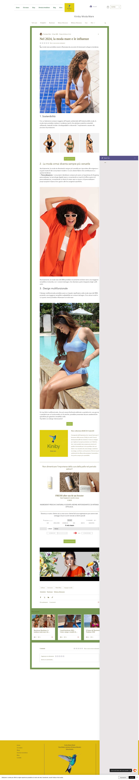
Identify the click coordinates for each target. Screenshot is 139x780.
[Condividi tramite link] (52, 597)
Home (18, 745)
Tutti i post (34, 23)
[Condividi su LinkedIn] (48, 597)
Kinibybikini (43, 23)
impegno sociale (68, 587)
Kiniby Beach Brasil (69, 745)
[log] (119, 466)
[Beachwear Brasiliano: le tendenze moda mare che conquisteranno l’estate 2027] (43, 621)
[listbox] (115, 7)
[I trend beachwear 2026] (69, 621)
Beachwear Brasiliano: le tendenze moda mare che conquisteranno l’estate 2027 (42, 631)
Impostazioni (123, 777)
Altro (92, 23)
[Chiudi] (137, 777)
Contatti (19, 757)
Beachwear (52, 23)
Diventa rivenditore (22, 752)
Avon (86, 23)
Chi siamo (19, 747)
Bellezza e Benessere (76, 23)
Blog (18, 755)
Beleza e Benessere (63, 23)
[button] (108, 7)
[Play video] (69, 564)
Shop (18, 750)
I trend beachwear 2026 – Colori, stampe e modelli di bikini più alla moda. (68, 631)
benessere (50, 587)
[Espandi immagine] (49, 143)
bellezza (43, 587)
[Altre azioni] (98, 34)
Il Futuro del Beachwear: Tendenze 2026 (93, 631)
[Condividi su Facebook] (40, 597)
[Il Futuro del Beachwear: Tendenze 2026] (95, 621)
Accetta (132, 777)
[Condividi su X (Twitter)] (44, 597)
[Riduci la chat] (135, 158)
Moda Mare (58, 587)
